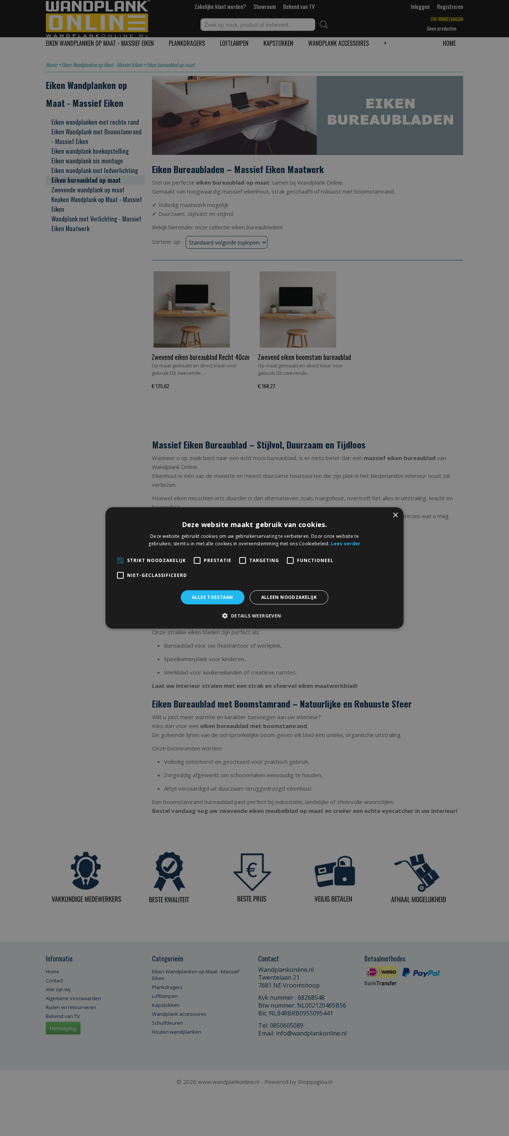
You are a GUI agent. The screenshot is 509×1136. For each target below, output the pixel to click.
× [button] (395, 515)
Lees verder (345, 543)
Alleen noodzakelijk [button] (289, 597)
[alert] (254, 568)
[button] (254, 615)
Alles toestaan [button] (212, 597)
